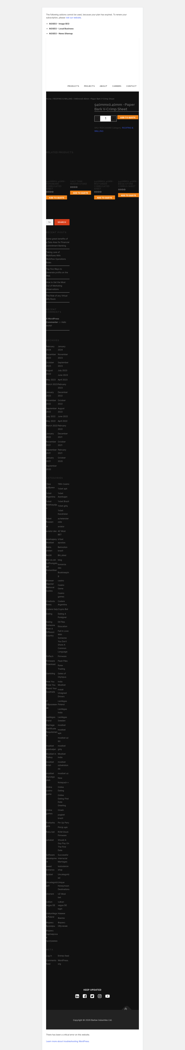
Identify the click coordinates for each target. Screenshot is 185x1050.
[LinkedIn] (77, 996)
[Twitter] (92, 996)
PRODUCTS (73, 86)
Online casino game (49, 790)
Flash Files (62, 661)
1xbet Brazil (63, 501)
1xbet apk (62, 488)
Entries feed (63, 955)
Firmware (62, 656)
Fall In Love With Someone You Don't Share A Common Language (63, 641)
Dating (49, 614)
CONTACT (131, 86)
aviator (61, 526)
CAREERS (116, 86)
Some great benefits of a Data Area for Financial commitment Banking (57, 242)
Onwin (61, 810)
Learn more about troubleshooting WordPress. (67, 1041)
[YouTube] (107, 996)
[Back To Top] (127, 1010)
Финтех (61, 918)
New (60, 778)
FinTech (49, 656)
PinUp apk (63, 827)
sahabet (50, 840)
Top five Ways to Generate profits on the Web (57, 272)
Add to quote (127, 117)
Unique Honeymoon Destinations (63, 885)
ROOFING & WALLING (62, 99)
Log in (49, 955)
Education (62, 626)
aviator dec (51, 531)
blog (60, 560)
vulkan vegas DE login (62, 905)
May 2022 (51, 421)
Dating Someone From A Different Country (50, 629)
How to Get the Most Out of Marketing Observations (55, 285)
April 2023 (62, 379)
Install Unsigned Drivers (62, 693)
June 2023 (63, 375)
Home (48, 99)
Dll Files (61, 622)
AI (47, 526)
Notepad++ (63, 782)
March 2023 (52, 384)
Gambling (50, 673)
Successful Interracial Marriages (63, 858)
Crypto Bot (63, 609)
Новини (61, 913)
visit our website (73, 17)
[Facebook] (85, 996)
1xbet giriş (63, 506)
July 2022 (50, 416)
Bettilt (49, 555)
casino (61, 580)
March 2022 (51, 425)
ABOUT (103, 86)
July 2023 (62, 370)
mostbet (62, 725)
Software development (51, 858)
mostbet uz (63, 773)
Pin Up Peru (63, 822)
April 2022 (62, 421)
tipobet (49, 874)
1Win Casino (63, 484)
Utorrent (50, 894)
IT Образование (51, 704)
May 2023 (51, 379)
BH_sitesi (62, 555)
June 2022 (63, 416)
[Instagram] (100, 996)
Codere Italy (52, 609)
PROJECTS (89, 86)
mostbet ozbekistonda (63, 765)
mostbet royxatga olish (50, 776)
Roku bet (50, 832)
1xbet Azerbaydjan (51, 504)
